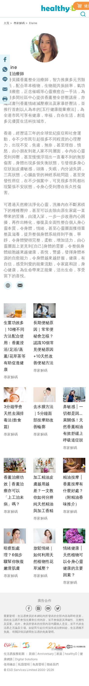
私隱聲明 (24, 664)
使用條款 (10, 664)
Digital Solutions (26, 659)
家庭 (59, 654)
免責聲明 (38, 664)
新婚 (32, 654)
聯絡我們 (53, 664)
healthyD (71, 654)
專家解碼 (19, 23)
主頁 (6, 23)
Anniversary (45, 654)
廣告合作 (44, 600)
